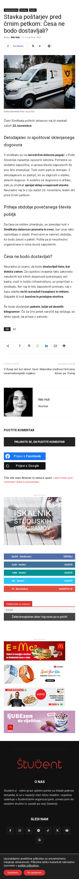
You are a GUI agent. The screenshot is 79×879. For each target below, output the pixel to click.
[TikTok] (48, 830)
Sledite (68, 564)
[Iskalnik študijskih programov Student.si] (32, 544)
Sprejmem (12, 872)
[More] (49, 46)
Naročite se (65, 588)
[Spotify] (38, 830)
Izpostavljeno (11, 10)
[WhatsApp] (37, 346)
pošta (31, 111)
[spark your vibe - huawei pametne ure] (34, 685)
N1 (14, 329)
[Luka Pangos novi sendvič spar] (34, 708)
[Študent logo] (39, 763)
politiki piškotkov (28, 865)
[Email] (55, 346)
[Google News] (39, 840)
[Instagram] (19, 830)
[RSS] (29, 830)
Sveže (32, 10)
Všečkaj (67, 556)
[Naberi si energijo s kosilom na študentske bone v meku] (34, 662)
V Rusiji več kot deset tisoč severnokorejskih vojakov (21, 371)
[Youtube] (67, 830)
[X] (28, 346)
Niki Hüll (15, 37)
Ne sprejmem (34, 872)
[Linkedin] (46, 346)
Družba (24, 10)
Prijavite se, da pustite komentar (39, 441)
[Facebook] (20, 346)
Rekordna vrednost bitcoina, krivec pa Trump (57, 371)
